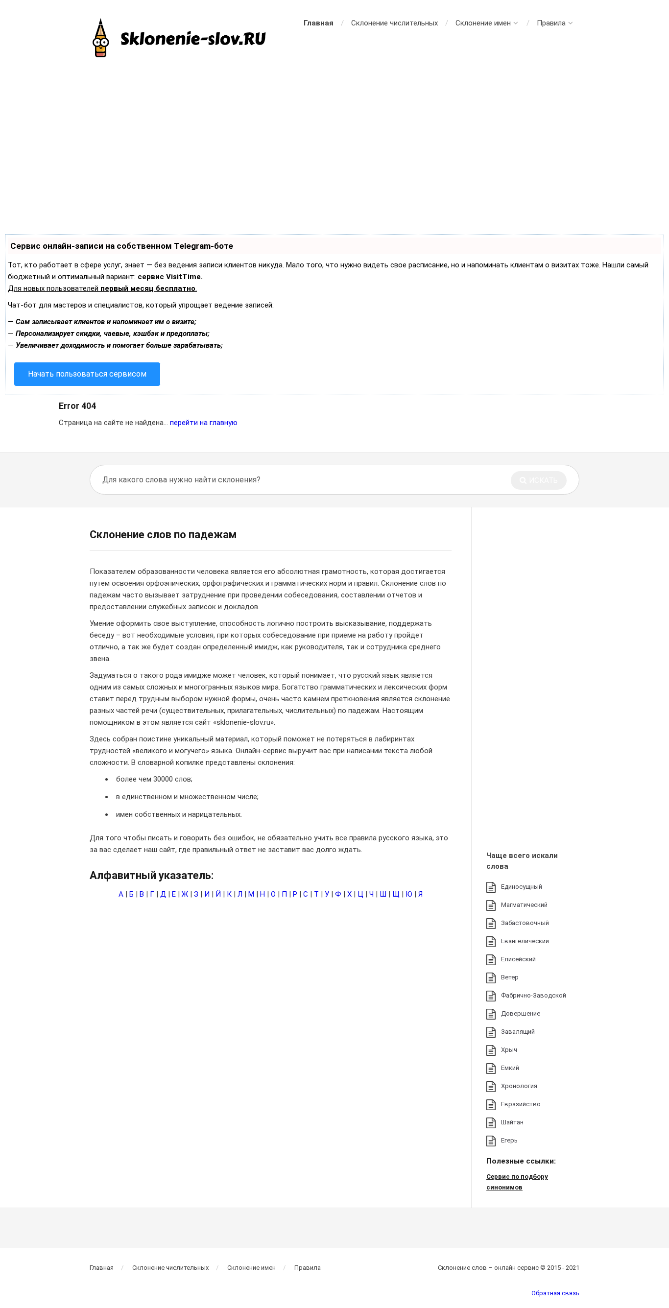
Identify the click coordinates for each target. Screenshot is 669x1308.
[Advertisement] (334, 146)
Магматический (524, 904)
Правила (551, 23)
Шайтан (512, 1122)
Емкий (510, 1067)
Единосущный (521, 886)
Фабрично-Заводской (533, 995)
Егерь (509, 1140)
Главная (319, 23)
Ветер (510, 977)
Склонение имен (483, 23)
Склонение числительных (394, 23)
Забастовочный (525, 923)
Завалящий (518, 1031)
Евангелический (525, 941)
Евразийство (521, 1104)
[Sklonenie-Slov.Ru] (180, 39)
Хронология (519, 1086)
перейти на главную (204, 422)
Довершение (520, 1013)
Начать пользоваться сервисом (87, 374)
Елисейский (518, 959)
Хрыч (509, 1049)
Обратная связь (555, 1293)
